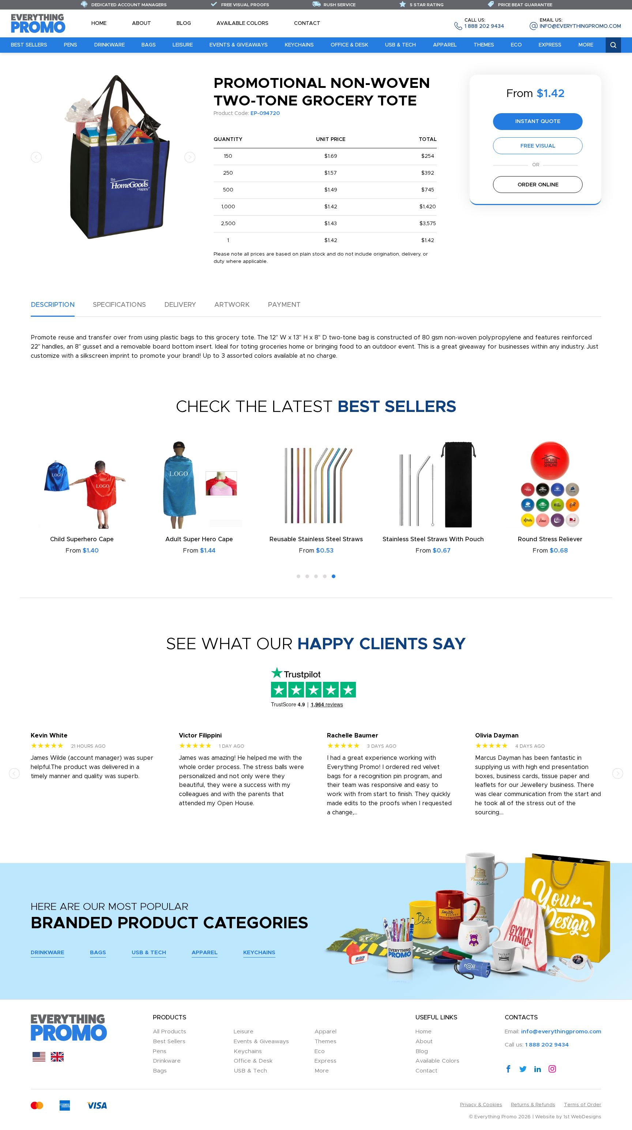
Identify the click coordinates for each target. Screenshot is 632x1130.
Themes (484, 45)
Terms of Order (582, 1105)
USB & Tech (400, 45)
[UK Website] (57, 1060)
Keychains (299, 45)
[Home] (38, 23)
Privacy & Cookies (481, 1105)
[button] (36, 157)
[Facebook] (508, 1068)
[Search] (613, 45)
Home (98, 23)
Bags (149, 45)
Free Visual (538, 146)
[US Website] (39, 1060)
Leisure (183, 45)
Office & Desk (349, 45)
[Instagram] (552, 1068)
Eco (516, 45)
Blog (184, 23)
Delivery (180, 305)
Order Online (538, 184)
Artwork (232, 305)
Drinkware (109, 45)
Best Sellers (29, 45)
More (586, 45)
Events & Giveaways (239, 45)
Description (53, 305)
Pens (70, 45)
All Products (169, 1031)
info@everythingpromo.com (580, 23)
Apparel (445, 45)
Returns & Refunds (533, 1105)
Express (550, 45)
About (141, 23)
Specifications (119, 305)
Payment (284, 305)
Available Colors (242, 23)
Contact (307, 23)
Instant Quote (537, 121)
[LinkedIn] (537, 1068)
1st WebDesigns (582, 1117)
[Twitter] (523, 1068)
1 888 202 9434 (484, 23)
